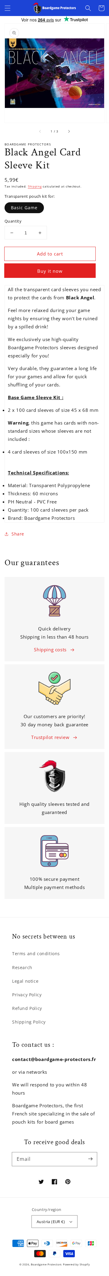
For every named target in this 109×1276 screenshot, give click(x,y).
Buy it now (50, 271)
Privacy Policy (26, 995)
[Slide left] (40, 131)
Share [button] (18, 534)
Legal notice (25, 981)
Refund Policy (27, 1008)
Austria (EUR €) (51, 1221)
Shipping (35, 186)
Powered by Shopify (76, 1264)
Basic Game (24, 207)
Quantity (13, 221)
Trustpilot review (50, 737)
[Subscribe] (90, 1159)
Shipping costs (50, 649)
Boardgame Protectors (46, 1264)
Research (22, 967)
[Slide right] (68, 131)
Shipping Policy (29, 1022)
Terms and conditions (36, 953)
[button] (7, 8)
